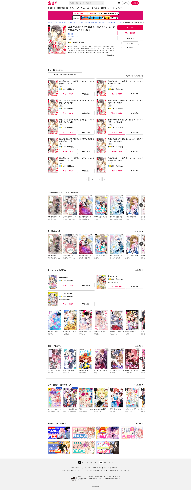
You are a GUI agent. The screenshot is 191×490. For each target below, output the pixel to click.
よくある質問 (86, 467)
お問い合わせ (97, 467)
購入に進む (130, 27)
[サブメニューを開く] (142, 3)
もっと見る (137, 231)
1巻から (130, 76)
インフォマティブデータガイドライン (93, 471)
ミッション (86, 8)
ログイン (125, 3)
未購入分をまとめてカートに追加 (66, 74)
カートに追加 (131, 33)
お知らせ (106, 467)
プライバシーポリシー (70, 471)
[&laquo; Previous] (86, 179)
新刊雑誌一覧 (63, 8)
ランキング (75, 8)
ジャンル (96, 8)
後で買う (131, 47)
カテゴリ (119, 8)
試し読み (131, 38)
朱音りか (70, 34)
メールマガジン (108, 462)
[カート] (118, 3)
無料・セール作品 (108, 8)
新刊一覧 (52, 8)
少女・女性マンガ (73, 36)
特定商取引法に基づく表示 (119, 471)
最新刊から (139, 76)
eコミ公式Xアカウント (87, 463)
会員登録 (135, 3)
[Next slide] (141, 205)
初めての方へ (75, 467)
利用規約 (114, 467)
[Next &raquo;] (104, 179)
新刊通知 (131, 43)
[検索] (102, 3)
